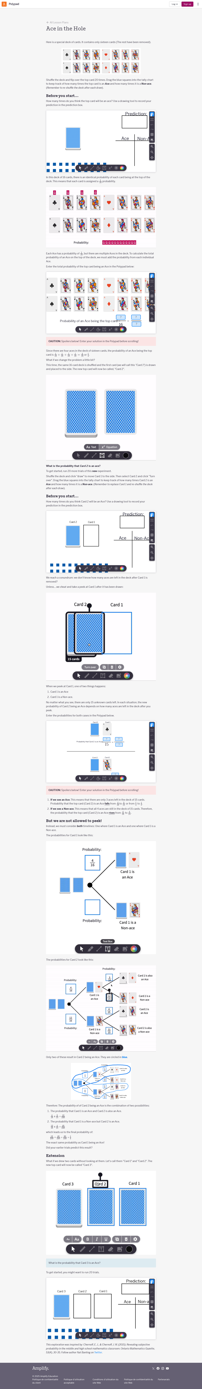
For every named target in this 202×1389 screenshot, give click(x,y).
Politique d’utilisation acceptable (74, 1381)
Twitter (98, 1352)
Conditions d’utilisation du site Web (105, 1381)
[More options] (198, 4)
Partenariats (164, 1379)
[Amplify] (40, 1368)
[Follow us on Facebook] (158, 1368)
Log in (175, 4)
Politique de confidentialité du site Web (138, 1381)
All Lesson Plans (58, 22)
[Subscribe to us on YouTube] (167, 1368)
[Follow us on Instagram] (162, 1368)
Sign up (187, 4)
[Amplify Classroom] (4, 4)
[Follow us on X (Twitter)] (153, 1368)
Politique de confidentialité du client (45, 1381)
